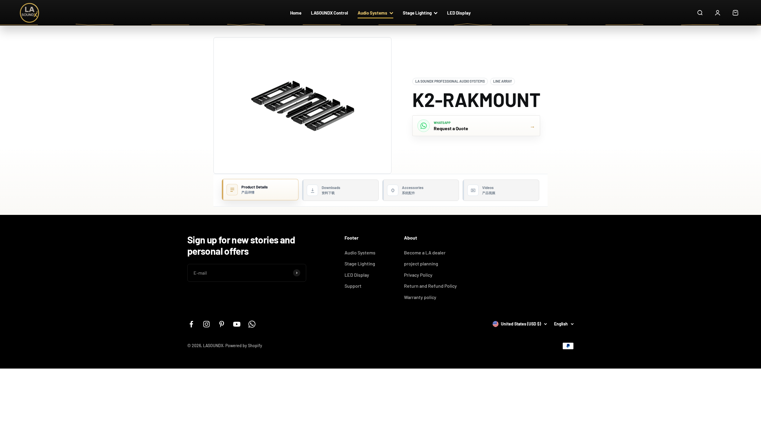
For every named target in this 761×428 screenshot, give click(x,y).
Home (295, 12)
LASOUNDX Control (329, 12)
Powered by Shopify (243, 345)
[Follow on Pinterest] (222, 324)
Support (353, 286)
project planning (421, 263)
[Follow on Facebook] (191, 324)
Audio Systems (372, 12)
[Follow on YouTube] (237, 324)
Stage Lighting (417, 12)
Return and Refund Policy (430, 286)
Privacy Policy (418, 275)
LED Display (459, 12)
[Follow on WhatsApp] (252, 324)
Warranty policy (420, 297)
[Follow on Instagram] (206, 324)
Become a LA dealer (425, 252)
